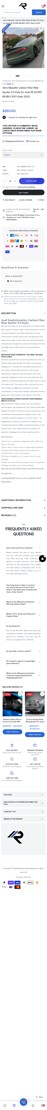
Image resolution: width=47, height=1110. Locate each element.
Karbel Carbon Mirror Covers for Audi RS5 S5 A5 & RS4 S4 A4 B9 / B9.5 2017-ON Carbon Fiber (12, 720)
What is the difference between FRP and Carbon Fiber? (20, 603)
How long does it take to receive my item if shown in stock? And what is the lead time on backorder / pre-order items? (21, 588)
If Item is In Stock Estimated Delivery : (18, 210)
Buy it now (23, 193)
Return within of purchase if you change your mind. (23, 217)
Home (3, 17)
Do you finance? (13, 626)
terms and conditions (26, 187)
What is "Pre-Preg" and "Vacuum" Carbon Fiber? (20, 615)
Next (42, 714)
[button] (23, 129)
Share (42, 200)
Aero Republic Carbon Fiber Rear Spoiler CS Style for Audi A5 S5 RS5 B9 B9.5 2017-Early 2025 (22, 92)
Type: (5, 170)
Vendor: (6, 173)
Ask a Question (15, 281)
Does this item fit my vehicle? (19, 548)
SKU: (4, 166)
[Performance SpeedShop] (23, 6)
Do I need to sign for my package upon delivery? (20, 662)
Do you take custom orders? (18, 651)
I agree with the (20, 187)
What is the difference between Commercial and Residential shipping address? (20, 675)
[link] (20, 694)
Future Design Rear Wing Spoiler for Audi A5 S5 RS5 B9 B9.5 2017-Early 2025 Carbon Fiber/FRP (35, 720)
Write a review (8, 101)
